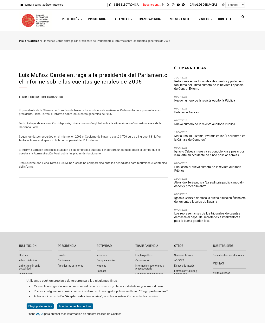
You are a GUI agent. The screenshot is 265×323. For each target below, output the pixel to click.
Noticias (33, 40)
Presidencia (97, 19)
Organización (142, 260)
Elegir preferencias (40, 306)
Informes (102, 255)
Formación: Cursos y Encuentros (185, 272)
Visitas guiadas (221, 273)
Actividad (122, 19)
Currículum (64, 260)
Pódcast (101, 271)
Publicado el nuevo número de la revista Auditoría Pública (207, 168)
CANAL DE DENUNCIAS (203, 4)
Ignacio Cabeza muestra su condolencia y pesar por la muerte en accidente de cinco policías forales (209, 153)
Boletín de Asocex (186, 112)
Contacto (225, 19)
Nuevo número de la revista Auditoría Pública (204, 100)
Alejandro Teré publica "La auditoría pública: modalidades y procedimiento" (209, 184)
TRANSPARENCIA (146, 246)
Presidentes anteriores (70, 265)
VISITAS (218, 263)
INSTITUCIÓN (27, 246)
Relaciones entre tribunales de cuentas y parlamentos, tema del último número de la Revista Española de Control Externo (209, 84)
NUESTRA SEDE (223, 246)
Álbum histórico (28, 260)
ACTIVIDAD (104, 246)
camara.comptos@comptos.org (43, 4)
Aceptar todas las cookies (75, 306)
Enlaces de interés (184, 265)
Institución (71, 19)
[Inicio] (35, 20)
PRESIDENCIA (67, 246)
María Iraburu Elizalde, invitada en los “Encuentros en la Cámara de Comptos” (209, 137)
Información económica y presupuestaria (149, 267)
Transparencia (150, 19)
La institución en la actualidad (29, 267)
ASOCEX (179, 260)
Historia (23, 255)
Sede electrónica (183, 255)
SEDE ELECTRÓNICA (126, 4)
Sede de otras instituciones (228, 255)
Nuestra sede (180, 19)
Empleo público (143, 255)
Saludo (62, 255)
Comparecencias (106, 260)
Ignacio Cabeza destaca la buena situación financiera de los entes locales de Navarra (210, 199)
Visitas (204, 19)
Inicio (22, 40)
